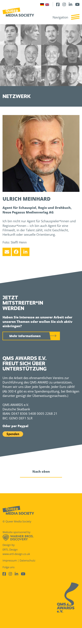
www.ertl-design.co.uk (16, 554)
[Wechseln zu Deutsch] (42, 4)
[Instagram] (64, 4)
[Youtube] (77, 4)
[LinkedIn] (70, 4)
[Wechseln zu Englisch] (47, 4)
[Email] (7, 252)
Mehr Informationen (25, 336)
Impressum (10, 560)
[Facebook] (58, 4)
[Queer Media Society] (18, 12)
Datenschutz (27, 560)
